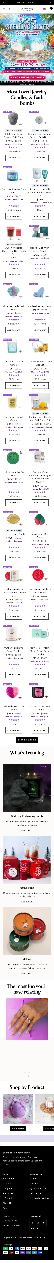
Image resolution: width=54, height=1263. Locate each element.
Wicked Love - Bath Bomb (14, 725)
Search (33, 1195)
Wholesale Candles (39, 1215)
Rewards (34, 1200)
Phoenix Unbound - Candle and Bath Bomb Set (40, 209)
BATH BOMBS (18, 1146)
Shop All (7, 1220)
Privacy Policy (10, 1237)
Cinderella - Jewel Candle (14, 380)
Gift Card (7, 1215)
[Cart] (49, 9)
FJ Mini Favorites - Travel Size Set (40, 380)
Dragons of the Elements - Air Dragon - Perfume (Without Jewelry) (40, 494)
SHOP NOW (27, 847)
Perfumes (8, 1210)
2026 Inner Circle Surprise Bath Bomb (14, 152)
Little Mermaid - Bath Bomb (13, 325)
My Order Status (38, 1205)
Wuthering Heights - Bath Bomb (40, 608)
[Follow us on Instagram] (38, 1239)
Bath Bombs (9, 1195)
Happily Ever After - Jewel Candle (40, 266)
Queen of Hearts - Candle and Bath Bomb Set (14, 268)
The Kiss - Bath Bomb (14, 551)
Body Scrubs (9, 1205)
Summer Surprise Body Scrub (14, 208)
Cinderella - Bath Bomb (40, 323)
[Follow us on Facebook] (32, 1239)
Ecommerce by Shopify (35, 1254)
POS (21, 1254)
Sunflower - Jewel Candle (14, 435)
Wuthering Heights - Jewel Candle (14, 666)
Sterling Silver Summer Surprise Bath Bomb (40, 152)
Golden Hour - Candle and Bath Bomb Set (40, 435)
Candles (7, 1200)
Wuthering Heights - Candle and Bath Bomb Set (14, 609)
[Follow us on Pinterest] (43, 1239)
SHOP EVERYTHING (27, 757)
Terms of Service (11, 1242)
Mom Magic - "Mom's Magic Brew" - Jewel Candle (40, 668)
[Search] (9, 9)
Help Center (36, 1210)
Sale (5, 1225)
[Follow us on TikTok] (38, 1245)
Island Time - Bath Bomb (40, 552)
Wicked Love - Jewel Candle (40, 725)
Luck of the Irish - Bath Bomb (14, 491)
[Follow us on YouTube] (32, 1245)
